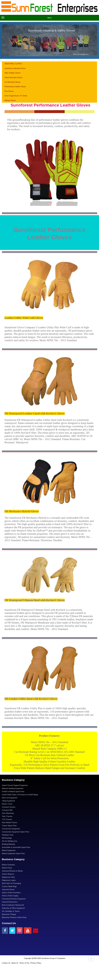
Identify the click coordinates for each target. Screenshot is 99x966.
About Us (14, 963)
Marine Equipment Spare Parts (13, 853)
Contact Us (6, 963)
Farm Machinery (8, 813)
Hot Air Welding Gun (9, 841)
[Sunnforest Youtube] (27, 930)
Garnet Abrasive (8, 874)
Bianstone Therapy (9, 914)
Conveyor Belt (7, 810)
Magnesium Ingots (9, 880)
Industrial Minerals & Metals (12, 871)
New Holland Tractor (9, 822)
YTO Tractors (7, 819)
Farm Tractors (7, 816)
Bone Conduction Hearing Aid (13, 905)
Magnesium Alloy (8, 877)
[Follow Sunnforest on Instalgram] (19, 930)
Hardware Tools (7, 835)
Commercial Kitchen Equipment (14, 899)
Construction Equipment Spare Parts (15, 832)
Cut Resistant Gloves (12, 82)
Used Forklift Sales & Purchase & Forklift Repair (20, 795)
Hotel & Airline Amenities (11, 893)
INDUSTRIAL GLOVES (13, 64)
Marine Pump (7, 868)
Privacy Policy (35, 963)
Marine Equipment (8, 850)
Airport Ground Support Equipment (15, 785)
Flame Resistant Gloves (14, 77)
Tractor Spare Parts (9, 826)
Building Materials (8, 844)
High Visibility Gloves (12, 73)
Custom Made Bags (9, 886)
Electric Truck (7, 804)
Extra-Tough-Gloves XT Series (16, 96)
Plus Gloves (9, 91)
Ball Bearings (7, 838)
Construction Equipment (11, 829)
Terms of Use (24, 963)
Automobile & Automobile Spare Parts (16, 847)
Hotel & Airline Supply (10, 896)
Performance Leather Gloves (15, 87)
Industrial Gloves (8, 889)
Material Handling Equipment (12, 788)
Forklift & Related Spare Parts (13, 791)
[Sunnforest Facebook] (5, 931)
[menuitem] (49, 785)
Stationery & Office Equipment (13, 908)
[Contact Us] (35, 930)
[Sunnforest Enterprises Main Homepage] (49, 7)
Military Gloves (10, 100)
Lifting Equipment (8, 801)
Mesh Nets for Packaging (11, 883)
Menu (49, 18)
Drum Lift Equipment (9, 798)
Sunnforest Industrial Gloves (15, 68)
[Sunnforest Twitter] (12, 931)
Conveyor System (8, 807)
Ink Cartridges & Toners (11, 911)
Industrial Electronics (10, 902)
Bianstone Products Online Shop (14, 917)
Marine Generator (8, 865)
